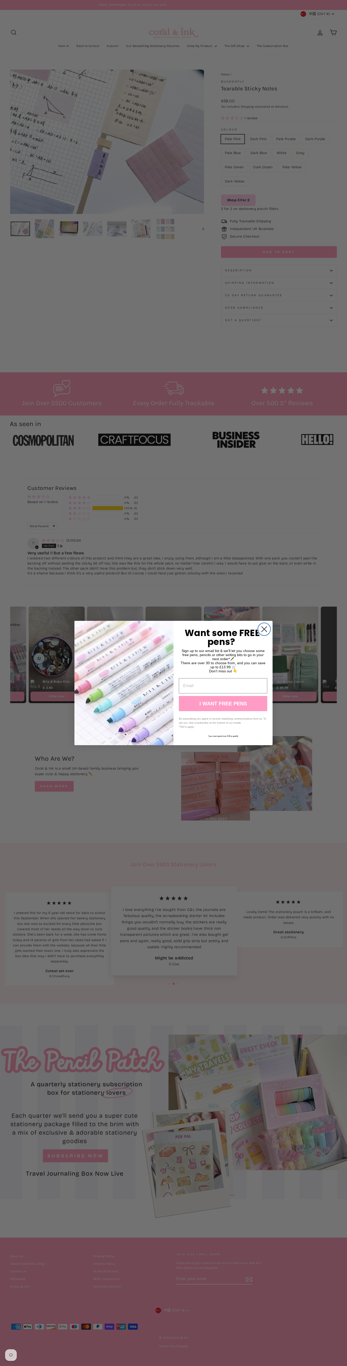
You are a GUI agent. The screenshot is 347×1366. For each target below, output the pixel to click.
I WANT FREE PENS (223, 703)
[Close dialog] (264, 629)
